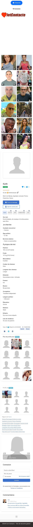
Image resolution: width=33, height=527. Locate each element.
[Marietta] (27, 344)
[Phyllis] (27, 354)
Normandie (20, 429)
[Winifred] (6, 354)
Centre (8, 425)
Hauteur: (5, 248)
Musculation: (7, 259)
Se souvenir (8, 476)
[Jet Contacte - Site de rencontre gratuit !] (13, 15)
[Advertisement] (16, 36)
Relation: (5, 308)
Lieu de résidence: (8, 318)
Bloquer (27, 329)
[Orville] (16, 365)
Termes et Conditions (16, 488)
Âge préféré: (6, 233)
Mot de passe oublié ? (24, 476)
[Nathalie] (6, 344)
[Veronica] (16, 375)
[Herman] (6, 375)
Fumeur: (5, 280)
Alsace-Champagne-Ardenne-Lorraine (11, 419)
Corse (12, 425)
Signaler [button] (22, 329)
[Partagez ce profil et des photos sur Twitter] (8, 331)
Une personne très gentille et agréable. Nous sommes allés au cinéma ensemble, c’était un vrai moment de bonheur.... (18, 503)
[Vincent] (6, 365)
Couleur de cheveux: (9, 264)
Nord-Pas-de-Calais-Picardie (9, 429)
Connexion (17, 9)
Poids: (5, 253)
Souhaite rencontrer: (9, 228)
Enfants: (5, 313)
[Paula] (27, 365)
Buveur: (5, 286)
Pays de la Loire (6, 431)
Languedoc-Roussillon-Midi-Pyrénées (11, 427)
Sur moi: (5, 217)
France (17, 336)
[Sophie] (16, 344)
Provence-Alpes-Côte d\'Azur (17, 431)
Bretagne (4, 425)
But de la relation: (8, 239)
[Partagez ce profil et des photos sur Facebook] (4, 331)
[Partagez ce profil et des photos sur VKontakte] (12, 331)
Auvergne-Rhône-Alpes (8, 423)
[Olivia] (27, 375)
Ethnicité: (6, 275)
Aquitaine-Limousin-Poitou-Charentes (11, 421)
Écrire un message (12, 202)
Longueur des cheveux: (10, 269)
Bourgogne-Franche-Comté (21, 423)
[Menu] (29, 15)
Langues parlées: (8, 297)
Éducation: (6, 302)
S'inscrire (17, 3)
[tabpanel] (16, 242)
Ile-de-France (17, 425)
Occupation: (6, 291)
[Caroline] (16, 354)
